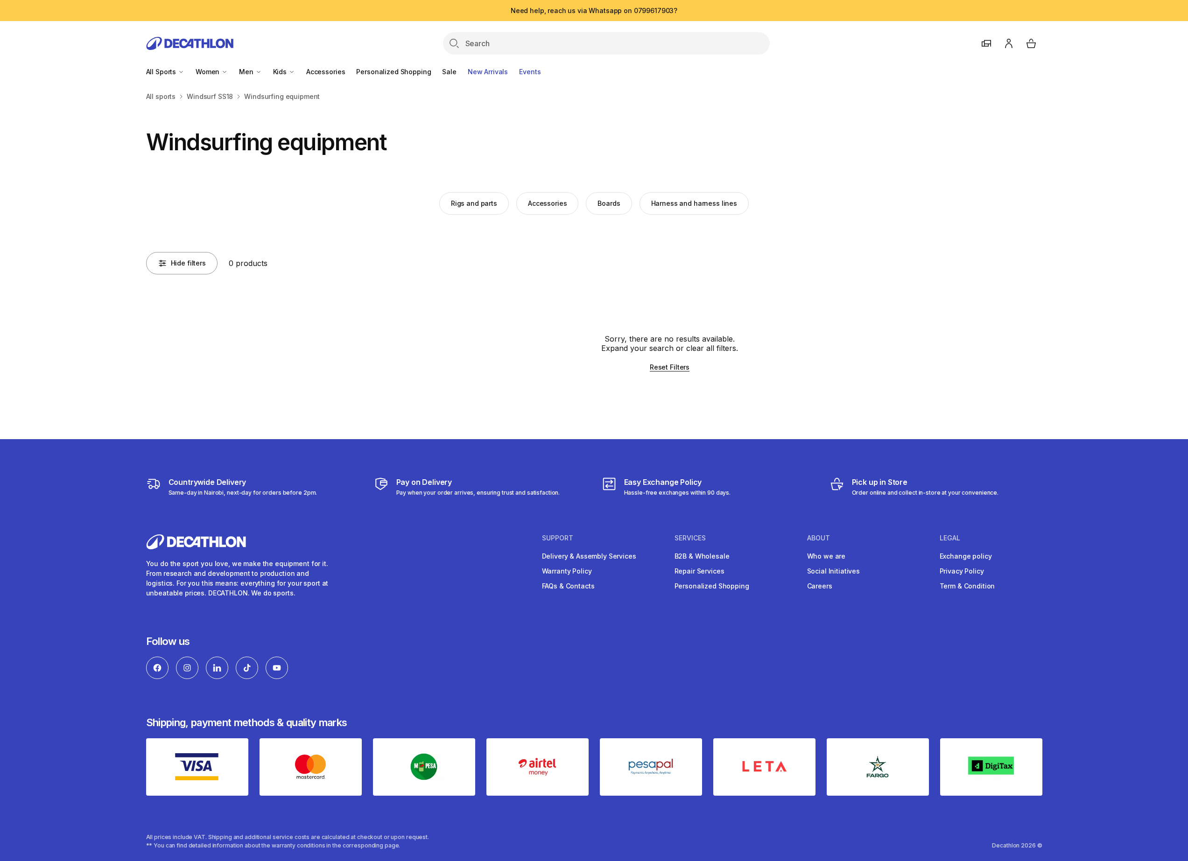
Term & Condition (967, 586)
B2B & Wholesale (702, 556)
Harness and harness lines (694, 203)
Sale (449, 72)
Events (530, 72)
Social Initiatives (833, 571)
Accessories (325, 72)
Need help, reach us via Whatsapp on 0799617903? (594, 10)
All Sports (162, 72)
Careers (819, 586)
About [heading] (818, 538)
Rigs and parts (474, 203)
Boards (609, 203)
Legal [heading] (950, 538)
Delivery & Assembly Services (589, 556)
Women (208, 72)
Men (247, 72)
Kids (280, 72)
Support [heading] (557, 538)
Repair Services (699, 571)
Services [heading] (690, 538)
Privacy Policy (962, 571)
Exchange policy (966, 556)
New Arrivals (488, 72)
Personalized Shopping (393, 72)
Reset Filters (669, 367)
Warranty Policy (567, 571)
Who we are (826, 556)
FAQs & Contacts (568, 586)
